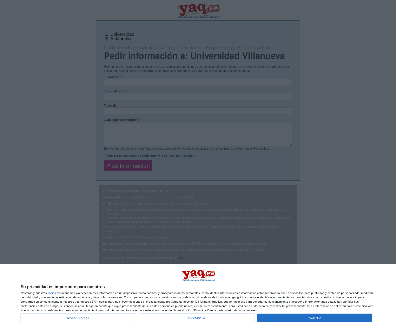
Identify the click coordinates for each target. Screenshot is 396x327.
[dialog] (198, 295)
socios (52, 292)
